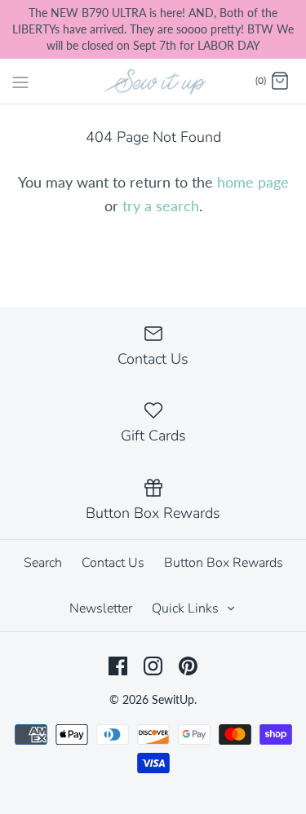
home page (253, 182)
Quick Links (187, 608)
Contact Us (113, 563)
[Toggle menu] (20, 80)
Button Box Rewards (223, 563)
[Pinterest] (188, 666)
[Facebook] (118, 666)
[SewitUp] (153, 81)
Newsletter (100, 608)
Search (43, 563)
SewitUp (173, 699)
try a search (160, 206)
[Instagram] (153, 666)
